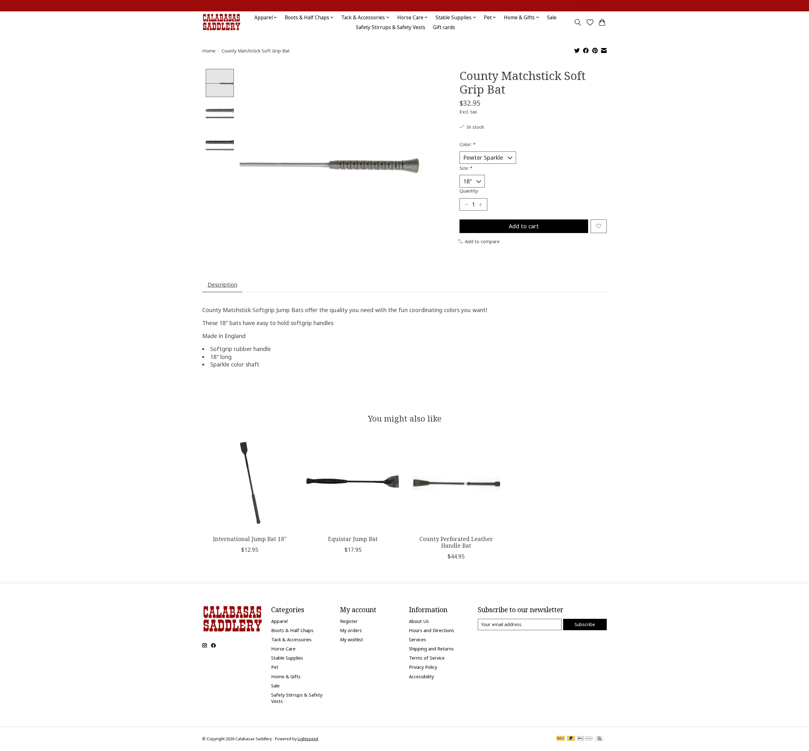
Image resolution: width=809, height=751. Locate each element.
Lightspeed (308, 739)
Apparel (279, 621)
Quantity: (468, 191)
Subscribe (585, 624)
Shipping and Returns (431, 648)
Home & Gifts (286, 676)
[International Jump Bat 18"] (249, 483)
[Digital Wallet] (585, 739)
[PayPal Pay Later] (571, 739)
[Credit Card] (599, 739)
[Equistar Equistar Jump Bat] (353, 483)
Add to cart (524, 226)
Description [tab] (222, 284)
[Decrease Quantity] (466, 204)
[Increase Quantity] (480, 204)
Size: (465, 168)
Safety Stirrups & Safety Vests (390, 27)
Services (417, 639)
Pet (274, 667)
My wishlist (351, 639)
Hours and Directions (431, 630)
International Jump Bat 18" (249, 539)
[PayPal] (561, 739)
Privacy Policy (423, 667)
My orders (351, 630)
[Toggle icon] (577, 22)
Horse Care (283, 648)
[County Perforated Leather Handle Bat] (456, 483)
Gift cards (444, 27)
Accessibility (421, 676)
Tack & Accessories (291, 639)
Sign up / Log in (591, 6)
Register (349, 621)
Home (209, 50)
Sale (552, 17)
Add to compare (482, 241)
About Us (419, 621)
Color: (467, 144)
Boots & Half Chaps (292, 630)
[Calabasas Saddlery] (221, 22)
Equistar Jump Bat (353, 539)
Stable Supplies (287, 658)
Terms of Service (427, 658)
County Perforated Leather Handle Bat (456, 542)
